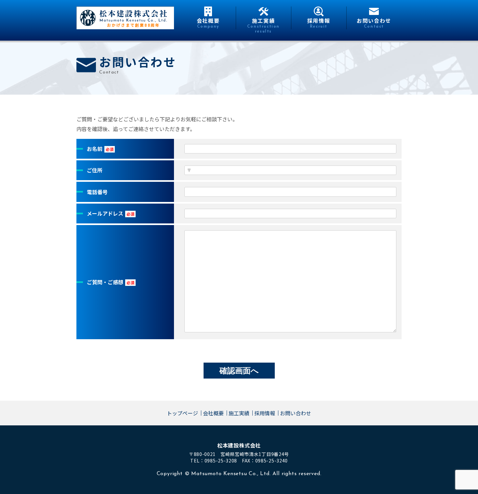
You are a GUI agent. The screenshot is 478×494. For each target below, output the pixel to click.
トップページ (182, 413)
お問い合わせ (295, 413)
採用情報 (264, 413)
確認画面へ (239, 370)
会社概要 (213, 413)
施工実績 (239, 413)
